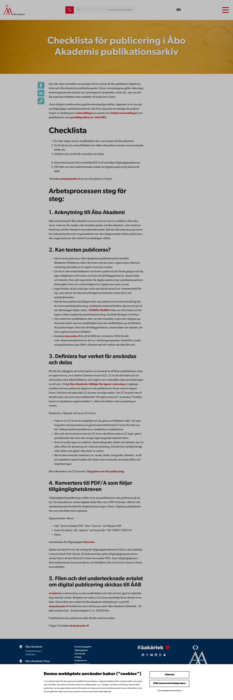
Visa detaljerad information (169, 691)
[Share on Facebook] (41, 85)
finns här (89, 542)
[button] (41, 101)
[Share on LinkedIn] (41, 93)
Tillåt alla (169, 675)
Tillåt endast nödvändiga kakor (169, 683)
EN (179, 10)
